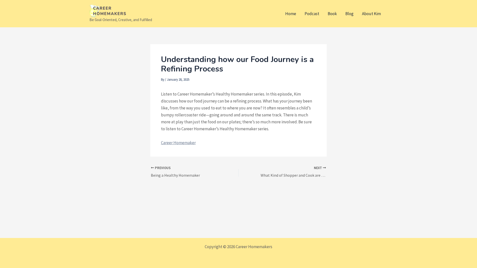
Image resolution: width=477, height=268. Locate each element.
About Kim (371, 13)
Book (332, 13)
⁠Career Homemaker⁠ (178, 142)
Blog (349, 13)
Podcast (312, 13)
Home (290, 13)
